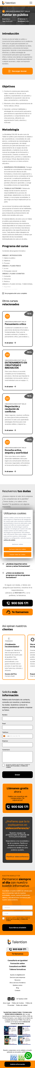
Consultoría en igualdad (17, 960)
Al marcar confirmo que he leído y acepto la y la (18, 919)
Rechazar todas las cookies (17, 549)
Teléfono (5, 732)
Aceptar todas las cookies (17, 554)
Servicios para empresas (17, 977)
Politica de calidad (21, 1005)
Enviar (17, 775)
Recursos (17, 980)
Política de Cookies (18, 1003)
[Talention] (9, 2)
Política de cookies (9, 540)
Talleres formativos (17, 969)
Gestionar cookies (17, 544)
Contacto (17, 990)
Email (4, 723)
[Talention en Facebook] (12, 998)
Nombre (4, 715)
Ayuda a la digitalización (17, 975)
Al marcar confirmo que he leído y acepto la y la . (18, 766)
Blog (17, 988)
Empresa (5, 741)
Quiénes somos (17, 985)
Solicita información (17, 1064)
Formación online (17, 963)
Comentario (6, 749)
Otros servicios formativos (18, 982)
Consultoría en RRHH (17, 966)
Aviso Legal (6, 1003)
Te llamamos (17, 954)
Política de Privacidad (12, 766)
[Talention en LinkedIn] (9, 998)
